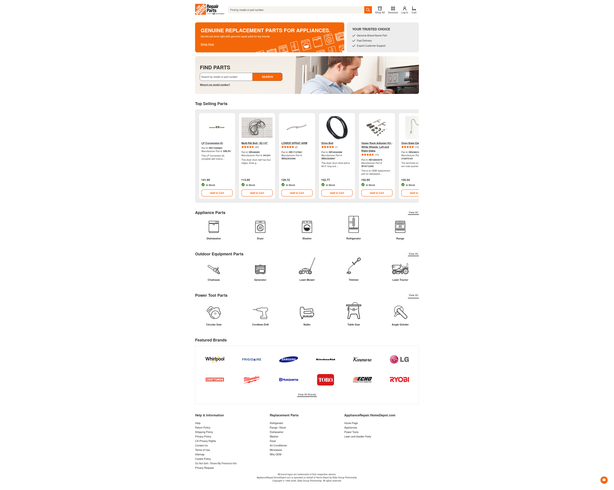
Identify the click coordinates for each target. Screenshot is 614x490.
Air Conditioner (278, 445)
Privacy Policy (203, 436)
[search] (368, 9)
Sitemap (200, 454)
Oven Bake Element (413, 143)
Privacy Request (204, 468)
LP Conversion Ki (212, 143)
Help (198, 423)
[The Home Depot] (210, 10)
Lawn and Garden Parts (357, 436)
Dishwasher (276, 432)
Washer (274, 436)
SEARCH (267, 77)
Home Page (351, 423)
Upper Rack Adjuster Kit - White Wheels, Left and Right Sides (376, 147)
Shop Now (207, 44)
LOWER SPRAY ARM (294, 143)
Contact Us (201, 445)
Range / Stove (278, 427)
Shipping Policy (204, 432)
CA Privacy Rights (205, 441)
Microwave (276, 450)
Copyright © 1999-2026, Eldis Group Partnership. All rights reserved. (307, 480)
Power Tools (351, 432)
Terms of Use (202, 450)
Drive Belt (327, 143)
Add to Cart (217, 193)
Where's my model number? (215, 84)
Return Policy (202, 427)
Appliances (350, 427)
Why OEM (275, 454)
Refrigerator (276, 423)
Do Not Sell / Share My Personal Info (216, 463)
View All (413, 212)
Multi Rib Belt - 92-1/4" (254, 143)
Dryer (273, 441)
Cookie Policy (203, 459)
